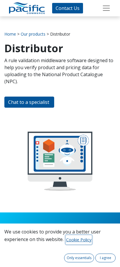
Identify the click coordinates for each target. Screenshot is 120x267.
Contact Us (68, 8)
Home (10, 34)
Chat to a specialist (29, 102)
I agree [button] (105, 257)
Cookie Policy (78, 239)
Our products (33, 34)
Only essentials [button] (79, 257)
